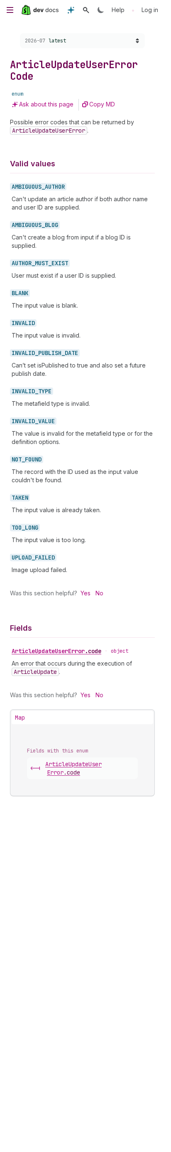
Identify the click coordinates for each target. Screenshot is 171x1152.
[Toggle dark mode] (101, 10)
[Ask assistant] (71, 10)
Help (118, 9)
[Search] (86, 10)
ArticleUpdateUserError (56, 651)
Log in (150, 9)
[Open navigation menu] (10, 10)
